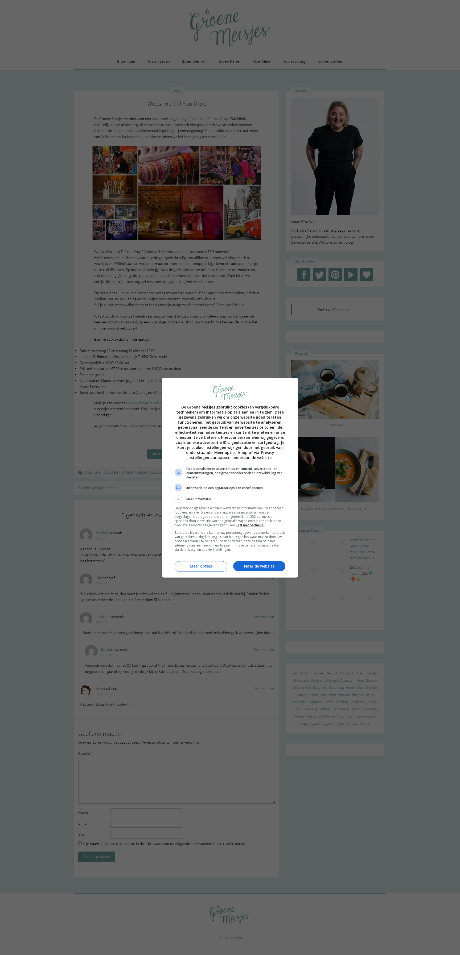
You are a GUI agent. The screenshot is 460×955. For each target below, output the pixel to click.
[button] (230, 499)
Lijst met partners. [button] (250, 525)
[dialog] (230, 478)
